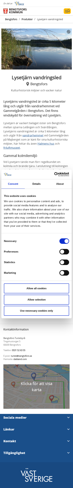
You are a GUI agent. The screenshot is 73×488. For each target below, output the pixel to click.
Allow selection (37, 299)
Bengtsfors (11, 19)
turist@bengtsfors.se (21, 355)
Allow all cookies (36, 288)
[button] (36, 49)
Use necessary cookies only (36, 310)
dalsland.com (20, 359)
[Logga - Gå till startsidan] (15, 11)
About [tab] (60, 183)
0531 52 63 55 (18, 350)
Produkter (27, 19)
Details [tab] (36, 183)
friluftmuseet (11, 148)
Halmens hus (46, 143)
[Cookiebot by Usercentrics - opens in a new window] (54, 174)
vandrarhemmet (32, 135)
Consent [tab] (13, 183)
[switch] (64, 251)
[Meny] (67, 11)
